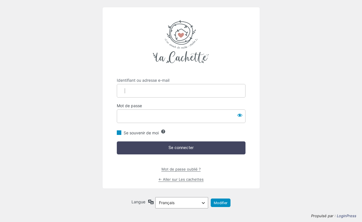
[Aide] (163, 131)
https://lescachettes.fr (181, 42)
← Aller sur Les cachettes (181, 179)
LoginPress (346, 216)
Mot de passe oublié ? (181, 169)
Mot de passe (129, 105)
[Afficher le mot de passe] (239, 115)
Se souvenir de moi (141, 132)
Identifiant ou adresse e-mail (143, 80)
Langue (138, 201)
